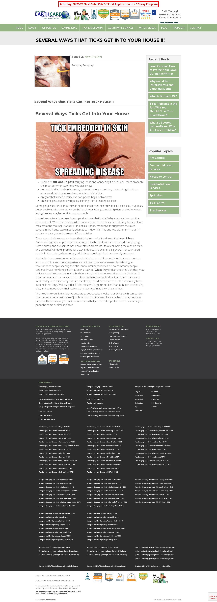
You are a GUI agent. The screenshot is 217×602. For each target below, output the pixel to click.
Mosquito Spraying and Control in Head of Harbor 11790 (107, 502)
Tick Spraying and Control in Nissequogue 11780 (104, 464)
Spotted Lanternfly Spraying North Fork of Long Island (154, 555)
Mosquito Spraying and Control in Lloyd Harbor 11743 (154, 487)
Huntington (139, 403)
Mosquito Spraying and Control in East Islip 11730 (104, 483)
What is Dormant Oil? (163, 96)
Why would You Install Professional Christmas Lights (162, 84)
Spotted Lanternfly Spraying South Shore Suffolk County (107, 551)
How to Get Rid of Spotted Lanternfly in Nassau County (106, 566)
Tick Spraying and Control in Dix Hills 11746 (54, 453)
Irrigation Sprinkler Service (90, 353)
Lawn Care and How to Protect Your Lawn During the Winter (163, 69)
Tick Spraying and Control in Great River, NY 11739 (57, 464)
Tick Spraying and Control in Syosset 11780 (150, 457)
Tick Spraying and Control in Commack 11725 (55, 449)
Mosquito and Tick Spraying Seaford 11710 (102, 525)
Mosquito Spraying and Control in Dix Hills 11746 (104, 479)
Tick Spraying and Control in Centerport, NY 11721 (57, 442)
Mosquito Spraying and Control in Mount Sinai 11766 (153, 498)
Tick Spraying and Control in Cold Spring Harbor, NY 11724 (59, 446)
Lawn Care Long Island (47, 419)
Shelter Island (155, 395)
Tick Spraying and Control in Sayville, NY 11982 (151, 434)
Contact (195, 27)
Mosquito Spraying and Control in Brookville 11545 (57, 495)
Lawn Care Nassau (45, 416)
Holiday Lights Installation (89, 357)
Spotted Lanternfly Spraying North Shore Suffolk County (107, 555)
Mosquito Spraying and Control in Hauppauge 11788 (105, 498)
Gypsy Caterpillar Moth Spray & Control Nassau (55, 403)
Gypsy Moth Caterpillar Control (91, 350)
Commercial (69, 27)
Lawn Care (84, 329)
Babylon (137, 392)
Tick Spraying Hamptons (95, 399)
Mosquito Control (161, 176)
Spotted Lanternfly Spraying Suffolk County (102, 547)
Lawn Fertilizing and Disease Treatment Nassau (104, 412)
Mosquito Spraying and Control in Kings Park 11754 (105, 506)
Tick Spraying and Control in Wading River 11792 (152, 461)
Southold (154, 407)
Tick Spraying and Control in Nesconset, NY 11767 (104, 461)
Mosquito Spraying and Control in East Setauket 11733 (106, 487)
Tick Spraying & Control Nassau (50, 390)
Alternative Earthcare (48, 600)
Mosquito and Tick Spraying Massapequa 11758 (56, 540)
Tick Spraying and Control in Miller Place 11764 (103, 453)
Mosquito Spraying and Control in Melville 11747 (152, 495)
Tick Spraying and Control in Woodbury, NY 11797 (152, 464)
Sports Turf (84, 374)
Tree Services (158, 210)
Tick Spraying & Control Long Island (51, 394)
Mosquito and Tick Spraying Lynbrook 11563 (55, 536)
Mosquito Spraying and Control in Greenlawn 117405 (105, 495)
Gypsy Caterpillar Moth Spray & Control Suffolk (55, 399)
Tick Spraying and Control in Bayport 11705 (54, 427)
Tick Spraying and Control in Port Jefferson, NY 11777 (154, 431)
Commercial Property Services (91, 364)
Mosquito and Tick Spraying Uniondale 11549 (103, 532)
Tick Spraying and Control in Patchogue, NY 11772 (152, 427)
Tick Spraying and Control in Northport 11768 (103, 468)
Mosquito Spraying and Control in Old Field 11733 (152, 502)
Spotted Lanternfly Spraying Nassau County (54, 547)
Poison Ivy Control (115, 350)
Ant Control (157, 158)
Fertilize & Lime (114, 340)
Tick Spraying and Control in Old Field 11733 (102, 472)
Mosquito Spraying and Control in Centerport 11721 (57, 498)
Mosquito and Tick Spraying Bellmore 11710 (54, 521)
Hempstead (139, 399)
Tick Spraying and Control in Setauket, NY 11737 (152, 438)
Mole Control (113, 346)
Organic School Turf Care (89, 368)
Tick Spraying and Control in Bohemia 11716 (54, 431)
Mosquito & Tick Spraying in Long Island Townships (153, 387)
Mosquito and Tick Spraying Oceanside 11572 (103, 517)
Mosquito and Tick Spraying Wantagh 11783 (102, 540)
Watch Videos (147, 27)
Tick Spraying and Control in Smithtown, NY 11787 (153, 446)
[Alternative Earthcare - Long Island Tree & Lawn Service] (53, 14)
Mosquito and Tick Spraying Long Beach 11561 (55, 532)
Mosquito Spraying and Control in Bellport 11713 (56, 483)
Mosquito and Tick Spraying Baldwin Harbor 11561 (57, 513)
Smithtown (155, 399)
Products (179, 27)
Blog (164, 27)
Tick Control (157, 203)
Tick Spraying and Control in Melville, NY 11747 (103, 449)
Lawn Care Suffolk (45, 412)
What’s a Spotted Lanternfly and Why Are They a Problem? (163, 126)
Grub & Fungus (114, 343)
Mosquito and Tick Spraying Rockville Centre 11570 (105, 521)
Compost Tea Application (89, 371)
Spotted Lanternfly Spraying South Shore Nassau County (59, 551)
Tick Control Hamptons (95, 403)
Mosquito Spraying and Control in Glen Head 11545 (105, 491)
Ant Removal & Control (88, 346)
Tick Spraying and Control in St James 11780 (150, 449)
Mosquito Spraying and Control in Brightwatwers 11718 (58, 491)
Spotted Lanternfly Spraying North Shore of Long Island (155, 547)
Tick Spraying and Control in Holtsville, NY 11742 (104, 427)
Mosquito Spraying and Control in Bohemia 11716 (56, 487)
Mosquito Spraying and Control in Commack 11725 (57, 506)
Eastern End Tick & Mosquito (119, 329)
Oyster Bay (138, 410)
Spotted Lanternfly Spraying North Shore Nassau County (59, 555)
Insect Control (85, 333)
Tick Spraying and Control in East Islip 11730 (54, 457)
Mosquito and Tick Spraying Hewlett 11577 (54, 528)
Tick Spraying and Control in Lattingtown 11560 (104, 438)
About (32, 27)
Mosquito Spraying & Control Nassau (100, 390)
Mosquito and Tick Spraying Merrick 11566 (102, 513)
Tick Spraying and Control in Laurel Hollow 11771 (104, 442)
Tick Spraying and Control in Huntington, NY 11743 (105, 431)
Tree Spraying (85, 343)
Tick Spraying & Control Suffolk (50, 387)
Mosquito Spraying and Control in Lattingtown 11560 (154, 479)
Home (19, 27)
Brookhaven (139, 395)
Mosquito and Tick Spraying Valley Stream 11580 (104, 536)
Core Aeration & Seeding (117, 336)
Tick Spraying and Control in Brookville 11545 (55, 434)
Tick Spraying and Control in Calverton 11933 (55, 438)
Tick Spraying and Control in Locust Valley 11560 (104, 446)
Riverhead (154, 392)
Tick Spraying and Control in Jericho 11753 (102, 434)
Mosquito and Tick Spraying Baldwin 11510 (54, 517)
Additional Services (120, 27)
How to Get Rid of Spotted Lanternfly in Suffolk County (58, 566)
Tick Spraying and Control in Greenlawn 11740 (55, 468)
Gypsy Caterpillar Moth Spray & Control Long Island (57, 407)
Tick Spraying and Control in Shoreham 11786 (151, 442)
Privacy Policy (113, 364)
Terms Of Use (114, 368)
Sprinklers (156, 195)
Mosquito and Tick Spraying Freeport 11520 (54, 525)
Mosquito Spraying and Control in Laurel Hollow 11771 (154, 483)
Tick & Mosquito (92, 27)
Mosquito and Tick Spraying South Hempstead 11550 (106, 528)
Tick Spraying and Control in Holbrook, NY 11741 (56, 472)
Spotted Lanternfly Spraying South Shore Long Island (154, 551)
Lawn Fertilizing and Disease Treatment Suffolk (104, 408)
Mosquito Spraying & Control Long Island (101, 394)
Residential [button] (48, 27)
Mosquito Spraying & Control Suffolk (100, 387)
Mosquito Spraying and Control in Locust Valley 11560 (154, 491)
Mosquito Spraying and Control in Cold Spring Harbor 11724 (60, 502)
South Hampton (156, 403)
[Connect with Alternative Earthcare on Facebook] (153, 12)
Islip (136, 407)
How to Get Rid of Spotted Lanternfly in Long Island (153, 566)
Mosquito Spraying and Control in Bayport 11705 (56, 479)
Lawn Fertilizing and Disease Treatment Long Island (105, 416)
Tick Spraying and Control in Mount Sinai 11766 (103, 457)
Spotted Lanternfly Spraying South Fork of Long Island (154, 558)
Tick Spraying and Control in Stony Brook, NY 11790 (153, 453)
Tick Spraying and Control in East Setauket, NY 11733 (58, 461)
